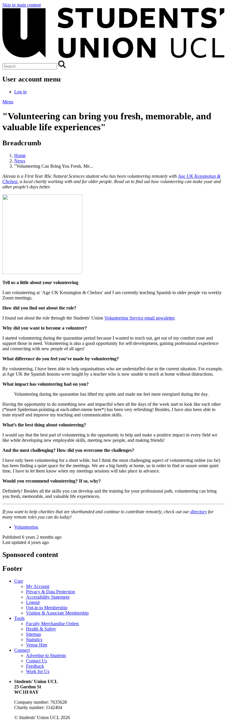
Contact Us (36, 660)
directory (198, 511)
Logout (33, 602)
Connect (22, 650)
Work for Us (37, 671)
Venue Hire (36, 644)
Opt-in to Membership (46, 607)
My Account (37, 586)
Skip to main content (21, 4)
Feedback (35, 666)
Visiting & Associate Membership (57, 612)
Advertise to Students (46, 655)
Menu (7, 101)
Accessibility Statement (47, 596)
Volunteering (26, 527)
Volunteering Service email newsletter (139, 317)
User (18, 581)
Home (20, 155)
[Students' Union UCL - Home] (113, 57)
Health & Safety (41, 628)
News (19, 160)
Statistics (34, 639)
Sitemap (33, 634)
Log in (20, 91)
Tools (19, 618)
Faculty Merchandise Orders (52, 623)
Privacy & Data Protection (50, 591)
